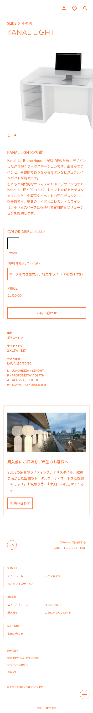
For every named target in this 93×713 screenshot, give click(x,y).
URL (83, 548)
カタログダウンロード (58, 612)
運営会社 (12, 672)
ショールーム (15, 576)
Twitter (57, 548)
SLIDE (11, 23)
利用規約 (12, 650)
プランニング (53, 576)
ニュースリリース (17, 605)
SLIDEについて (53, 605)
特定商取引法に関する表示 (23, 658)
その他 (27, 23)
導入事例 (12, 612)
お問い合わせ (47, 312)
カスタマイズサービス (20, 584)
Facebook (71, 548)
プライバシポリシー (19, 665)
